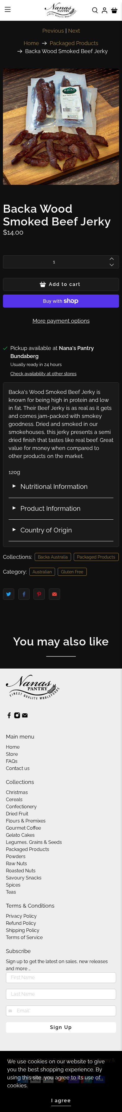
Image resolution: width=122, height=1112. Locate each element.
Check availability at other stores (43, 373)
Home (31, 43)
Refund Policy (21, 923)
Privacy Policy (21, 916)
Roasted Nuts (21, 871)
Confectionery (21, 806)
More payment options (61, 321)
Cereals (14, 799)
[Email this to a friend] (54, 594)
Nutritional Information (50, 486)
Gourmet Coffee (23, 828)
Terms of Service (24, 937)
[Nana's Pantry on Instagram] (17, 717)
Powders (15, 856)
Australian (42, 571)
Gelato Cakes (20, 835)
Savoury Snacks (23, 878)
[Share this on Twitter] (8, 594)
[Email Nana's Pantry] (25, 717)
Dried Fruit (17, 814)
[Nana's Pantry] (61, 10)
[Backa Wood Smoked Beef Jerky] (61, 127)
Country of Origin (42, 530)
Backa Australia (53, 557)
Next (74, 31)
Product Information (46, 508)
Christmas (17, 792)
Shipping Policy (22, 930)
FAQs (11, 761)
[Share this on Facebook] (24, 594)
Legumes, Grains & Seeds (34, 842)
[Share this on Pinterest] (39, 594)
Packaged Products (74, 43)
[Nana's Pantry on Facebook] (9, 717)
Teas (11, 892)
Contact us (18, 768)
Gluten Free (72, 571)
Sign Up (61, 1027)
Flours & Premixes (26, 821)
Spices (13, 885)
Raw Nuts (16, 863)
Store (12, 754)
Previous (53, 31)
